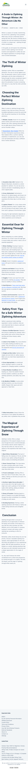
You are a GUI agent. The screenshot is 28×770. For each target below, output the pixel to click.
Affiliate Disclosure (7, 720)
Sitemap (4, 735)
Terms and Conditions (8, 724)
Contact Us (5, 734)
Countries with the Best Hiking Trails (11, 757)
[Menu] (25, 4)
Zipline (21, 27)
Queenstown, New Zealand (10, 131)
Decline (16, 767)
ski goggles (17, 280)
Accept (12, 767)
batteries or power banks (8, 300)
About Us (4, 732)
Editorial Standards (7, 730)
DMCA (3, 716)
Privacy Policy (5, 726)
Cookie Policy (5, 722)
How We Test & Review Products (10, 728)
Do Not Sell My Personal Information (12, 718)
